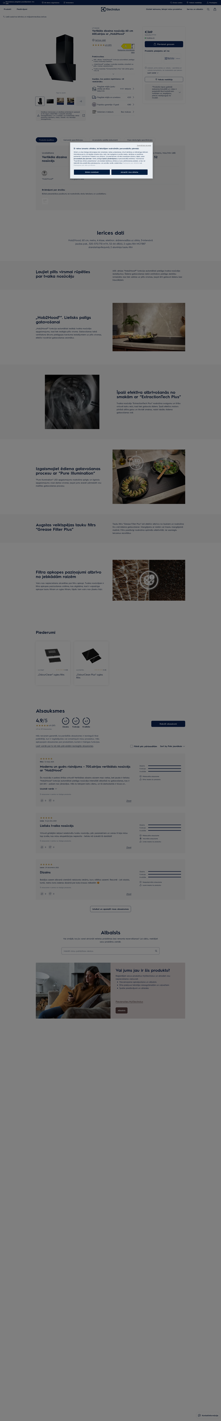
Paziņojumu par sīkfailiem (131, 163)
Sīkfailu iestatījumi (92, 172)
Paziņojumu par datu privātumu (84, 165)
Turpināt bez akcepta (144, 145)
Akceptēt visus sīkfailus (129, 172)
